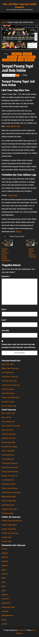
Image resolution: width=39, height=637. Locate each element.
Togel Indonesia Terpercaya (11, 492)
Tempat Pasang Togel (9, 60)
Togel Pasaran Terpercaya (10, 385)
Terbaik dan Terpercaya (10, 463)
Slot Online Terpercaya (9, 381)
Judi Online (27, 54)
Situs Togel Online (8, 372)
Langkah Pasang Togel (9, 509)
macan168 (5, 599)
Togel (20, 60)
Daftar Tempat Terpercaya (11, 426)
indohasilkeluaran (7, 615)
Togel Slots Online (8, 389)
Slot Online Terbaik (8, 402)
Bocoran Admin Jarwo (9, 406)
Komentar (6, 276)
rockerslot (5, 611)
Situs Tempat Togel (8, 413)
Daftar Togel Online (8, 451)
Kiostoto (18, 232)
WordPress (21, 630)
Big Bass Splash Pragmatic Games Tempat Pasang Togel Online (6, 255)
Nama (4, 309)
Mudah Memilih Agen (9, 497)
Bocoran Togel (6, 541)
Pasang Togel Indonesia (10, 488)
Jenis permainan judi (8, 434)
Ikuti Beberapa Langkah (9, 447)
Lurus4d (4, 624)
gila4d (4, 578)
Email (4, 320)
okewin (4, 620)
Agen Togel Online (8, 364)
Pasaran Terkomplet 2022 (10, 397)
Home (4, 22)
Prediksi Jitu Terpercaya (10, 533)
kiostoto (4, 549)
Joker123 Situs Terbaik (9, 467)
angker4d (5, 553)
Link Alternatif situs (8, 455)
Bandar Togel (16, 54)
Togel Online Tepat (8, 505)
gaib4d (4, 570)
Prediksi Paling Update (9, 525)
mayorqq (5, 574)
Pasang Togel (12, 57)
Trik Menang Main (7, 513)
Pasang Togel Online (8, 442)
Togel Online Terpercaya (10, 377)
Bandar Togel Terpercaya (10, 368)
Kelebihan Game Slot (9, 438)
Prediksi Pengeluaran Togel (27, 57)
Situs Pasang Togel (8, 422)
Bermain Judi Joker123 (9, 476)
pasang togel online (8, 607)
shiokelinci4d (6, 603)
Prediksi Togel (6, 537)
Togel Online (29, 60)
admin (25, 75)
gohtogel (5, 595)
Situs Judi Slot (6, 417)
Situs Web (5, 331)
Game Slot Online (7, 430)
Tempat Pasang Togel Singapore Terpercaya (32, 253)
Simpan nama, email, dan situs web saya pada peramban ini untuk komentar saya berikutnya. (19, 345)
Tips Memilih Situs (8, 459)
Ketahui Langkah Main (9, 501)
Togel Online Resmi (8, 393)
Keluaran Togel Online (9, 529)
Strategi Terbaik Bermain (10, 472)
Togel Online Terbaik (8, 484)
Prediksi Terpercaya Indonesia (12, 521)
